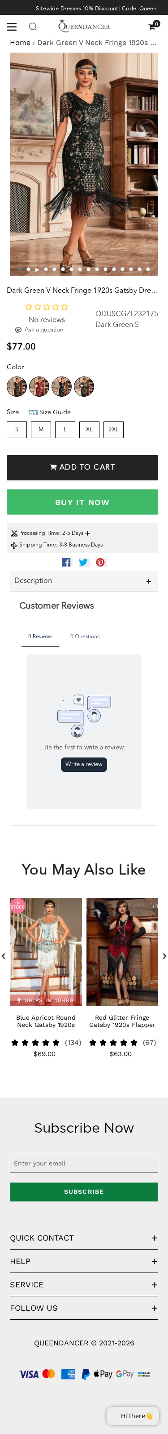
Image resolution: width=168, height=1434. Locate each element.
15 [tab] (140, 269)
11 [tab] (105, 269)
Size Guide (55, 412)
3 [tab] (37, 270)
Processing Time (39, 533)
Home (20, 42)
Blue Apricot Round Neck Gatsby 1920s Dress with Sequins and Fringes (46, 1028)
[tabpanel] (84, 164)
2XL (113, 430)
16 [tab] (148, 269)
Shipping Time (37, 545)
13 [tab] (123, 269)
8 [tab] (80, 269)
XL (89, 430)
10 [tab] (97, 269)
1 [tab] (20, 269)
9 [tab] (88, 269)
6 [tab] (63, 269)
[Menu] (15, 26)
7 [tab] (71, 269)
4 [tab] (46, 269)
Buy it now (82, 502)
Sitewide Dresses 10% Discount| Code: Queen (96, 8)
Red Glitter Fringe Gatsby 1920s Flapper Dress (122, 1024)
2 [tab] (28, 269)
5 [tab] (54, 269)
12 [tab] (114, 269)
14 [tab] (131, 269)
